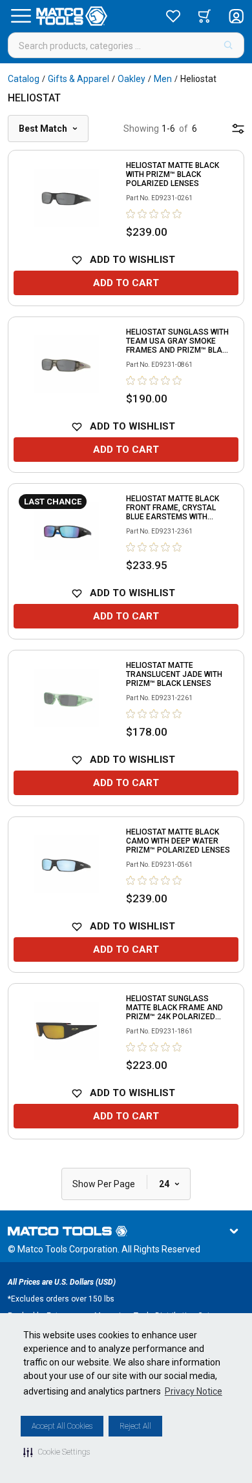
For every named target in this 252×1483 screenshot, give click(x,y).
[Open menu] (21, 16)
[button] (56, 1452)
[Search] (228, 45)
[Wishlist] (173, 16)
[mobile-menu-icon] (238, 128)
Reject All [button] (135, 1426)
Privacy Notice (193, 1391)
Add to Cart (126, 283)
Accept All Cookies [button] (62, 1426)
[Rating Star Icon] (131, 214)
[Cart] (204, 16)
